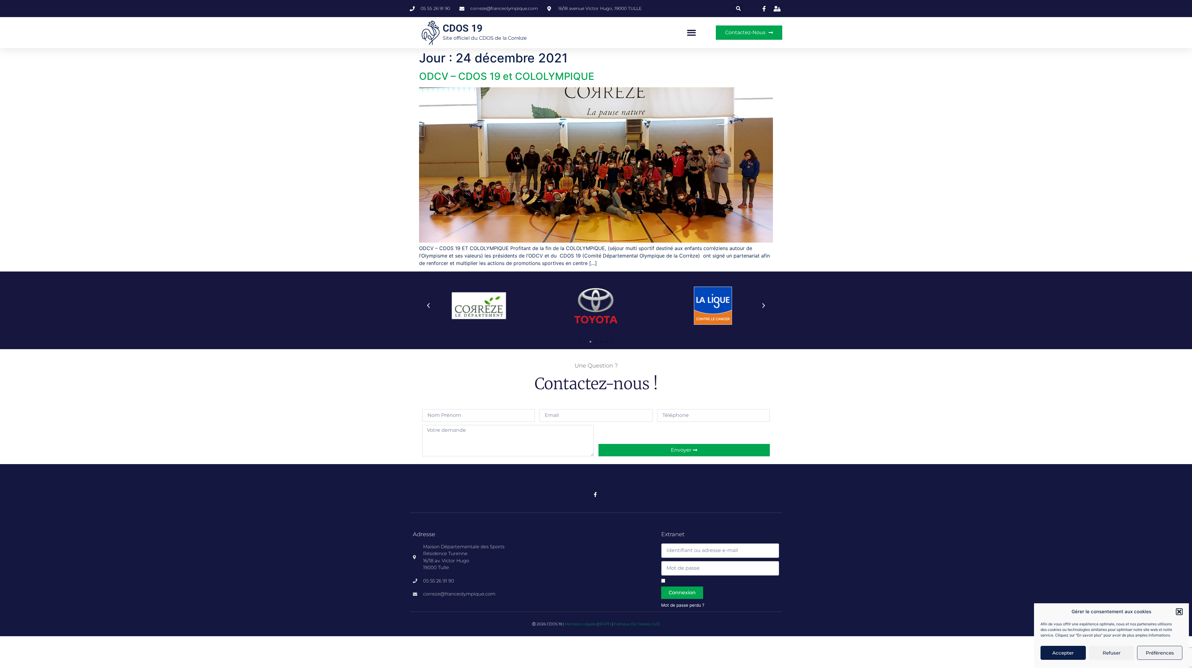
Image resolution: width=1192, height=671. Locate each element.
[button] (1179, 612)
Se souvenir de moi (686, 581)
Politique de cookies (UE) (637, 624)
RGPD (605, 624)
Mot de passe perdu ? (682, 605)
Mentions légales (581, 624)
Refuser (1112, 653)
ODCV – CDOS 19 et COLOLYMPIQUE (506, 76)
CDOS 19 (462, 28)
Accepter (1063, 653)
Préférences (1160, 653)
